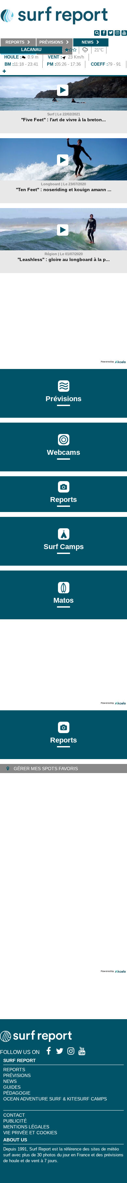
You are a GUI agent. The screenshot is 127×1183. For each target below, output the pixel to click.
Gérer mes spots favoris (45, 768)
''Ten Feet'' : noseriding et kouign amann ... (63, 189)
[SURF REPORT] (36, 1040)
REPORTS (14, 1069)
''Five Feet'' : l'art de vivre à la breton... (63, 119)
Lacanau (31, 49)
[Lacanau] (4, 71)
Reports (63, 499)
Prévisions (17, 1075)
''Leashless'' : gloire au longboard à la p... (64, 259)
